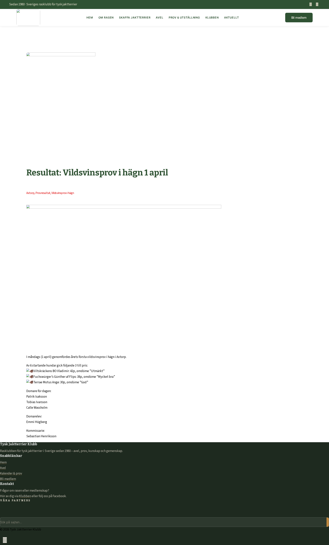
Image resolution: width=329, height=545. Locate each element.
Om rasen (106, 17)
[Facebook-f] (310, 4)
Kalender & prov (11, 473)
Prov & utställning (184, 17)
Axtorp (30, 193)
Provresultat (42, 193)
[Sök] (328, 522)
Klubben (212, 17)
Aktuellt (231, 17)
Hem (89, 17)
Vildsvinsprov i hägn (62, 193)
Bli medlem (8, 479)
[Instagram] (317, 4)
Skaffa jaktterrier (134, 17)
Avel (159, 17)
